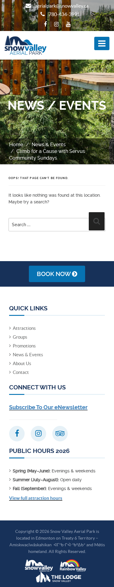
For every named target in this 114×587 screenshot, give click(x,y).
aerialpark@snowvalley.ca (61, 6)
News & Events (49, 144)
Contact (21, 372)
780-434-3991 (64, 14)
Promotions (24, 345)
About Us (22, 363)
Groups (20, 337)
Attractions (24, 328)
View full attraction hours (35, 498)
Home (16, 144)
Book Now (54, 274)
